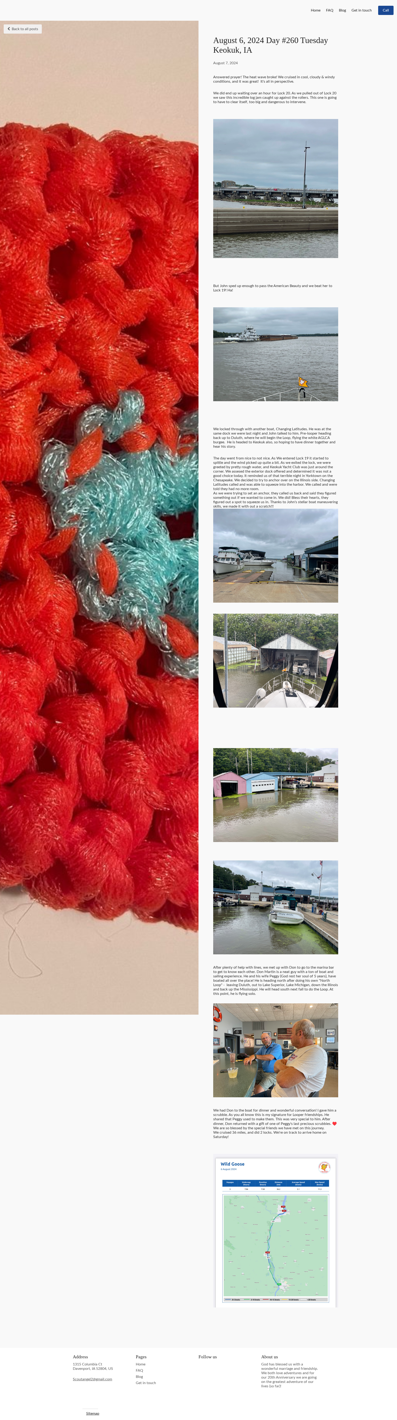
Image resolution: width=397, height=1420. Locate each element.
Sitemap (92, 1413)
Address (80, 1356)
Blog (342, 10)
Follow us (207, 1356)
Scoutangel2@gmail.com (92, 1379)
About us (269, 1356)
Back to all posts (25, 29)
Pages (141, 1356)
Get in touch (362, 10)
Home (315, 10)
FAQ (329, 10)
